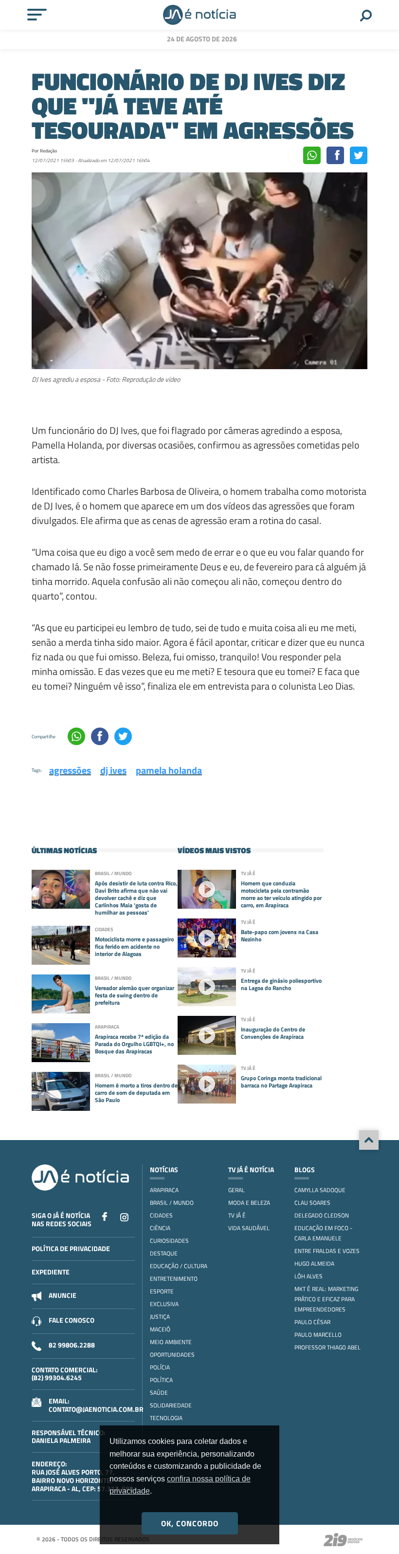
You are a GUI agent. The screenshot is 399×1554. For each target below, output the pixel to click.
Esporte (162, 1291)
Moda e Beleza (249, 1202)
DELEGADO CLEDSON (321, 1215)
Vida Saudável (249, 1228)
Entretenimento (174, 1278)
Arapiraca (164, 1190)
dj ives (113, 770)
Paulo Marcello (318, 1334)
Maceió (160, 1329)
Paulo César (312, 1322)
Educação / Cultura (178, 1266)
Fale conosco (71, 1320)
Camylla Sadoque (319, 1190)
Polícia (160, 1367)
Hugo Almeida (314, 1263)
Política (161, 1380)
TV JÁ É (237, 1215)
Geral (236, 1190)
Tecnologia (166, 1418)
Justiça (160, 1316)
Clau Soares (312, 1202)
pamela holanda (169, 770)
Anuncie (62, 1295)
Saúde (159, 1392)
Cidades (161, 1215)
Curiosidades (169, 1240)
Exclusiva (164, 1304)
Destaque (164, 1253)
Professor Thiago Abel (327, 1347)
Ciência (160, 1228)
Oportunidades (172, 1354)
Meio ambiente (171, 1342)
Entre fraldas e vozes (327, 1250)
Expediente (51, 1272)
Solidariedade (171, 1405)
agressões (70, 770)
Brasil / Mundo (172, 1202)
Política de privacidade (71, 1248)
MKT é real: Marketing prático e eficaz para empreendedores (326, 1299)
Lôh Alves (308, 1276)
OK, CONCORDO (189, 1523)
